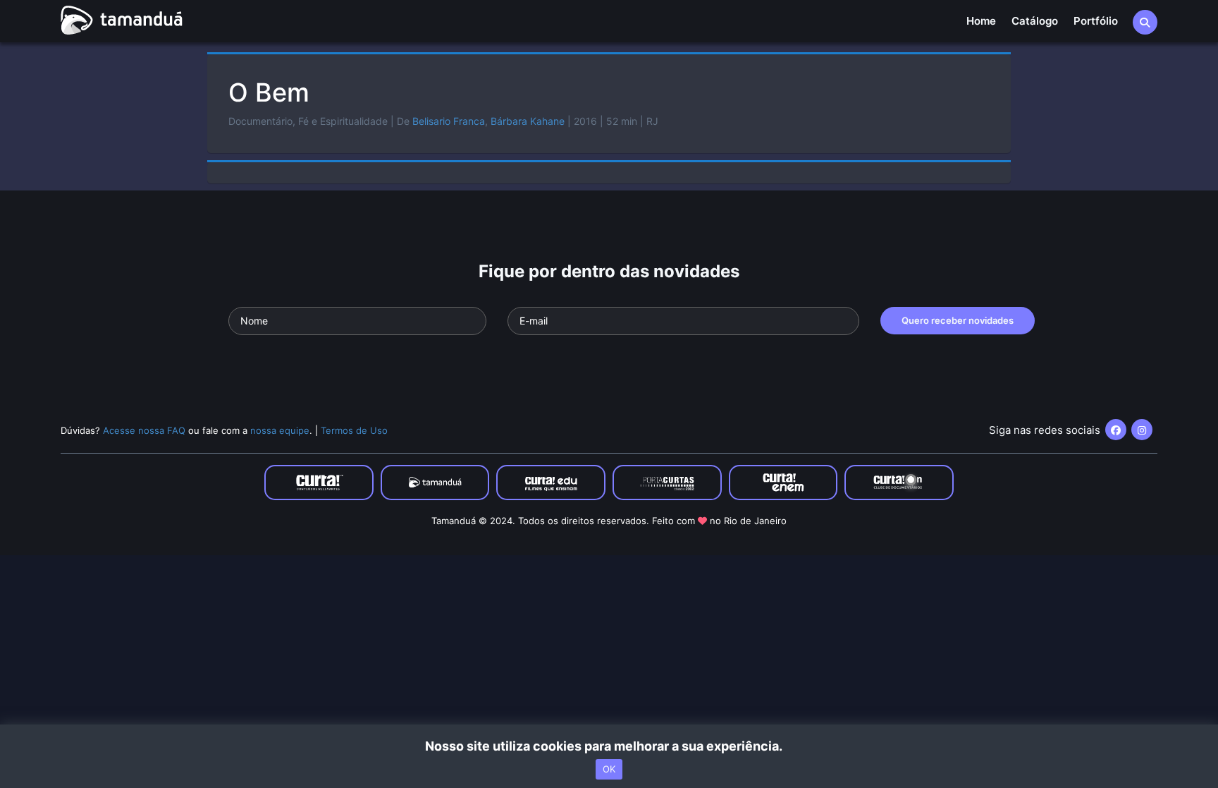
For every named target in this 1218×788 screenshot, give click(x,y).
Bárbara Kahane (528, 121)
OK (609, 769)
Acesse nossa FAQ (144, 430)
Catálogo (1034, 21)
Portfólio (1096, 21)
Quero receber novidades (958, 320)
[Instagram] (1141, 429)
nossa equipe (279, 430)
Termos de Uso (354, 430)
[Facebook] (1115, 429)
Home (981, 21)
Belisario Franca (448, 121)
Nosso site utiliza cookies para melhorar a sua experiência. (609, 746)
